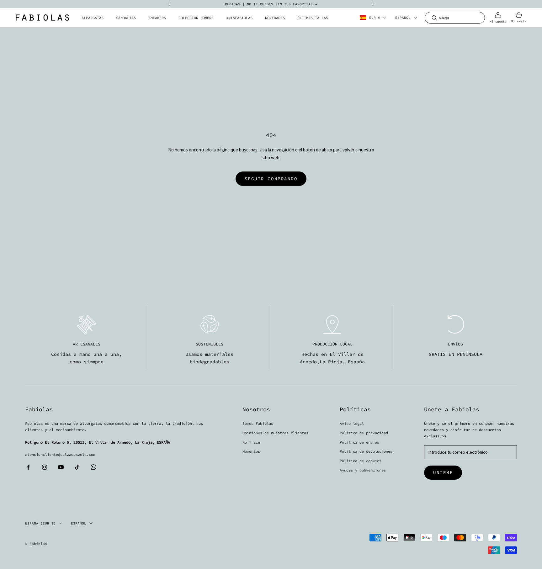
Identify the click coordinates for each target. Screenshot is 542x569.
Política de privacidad (364, 432)
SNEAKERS (157, 17)
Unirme (443, 472)
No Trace (251, 442)
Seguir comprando (271, 179)
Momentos (251, 451)
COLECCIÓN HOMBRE (196, 17)
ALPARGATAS (93, 17)
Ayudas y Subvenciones (363, 470)
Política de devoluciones (366, 451)
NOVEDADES (275, 17)
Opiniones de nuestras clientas (275, 432)
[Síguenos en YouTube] (61, 467)
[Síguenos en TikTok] (77, 467)
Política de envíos (359, 442)
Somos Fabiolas (257, 423)
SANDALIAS (126, 17)
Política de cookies (360, 460)
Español (403, 18)
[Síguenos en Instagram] (44, 467)
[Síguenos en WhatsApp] (93, 467)
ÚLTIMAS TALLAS (312, 17)
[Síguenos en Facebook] (28, 467)
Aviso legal (352, 423)
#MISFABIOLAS (239, 17)
